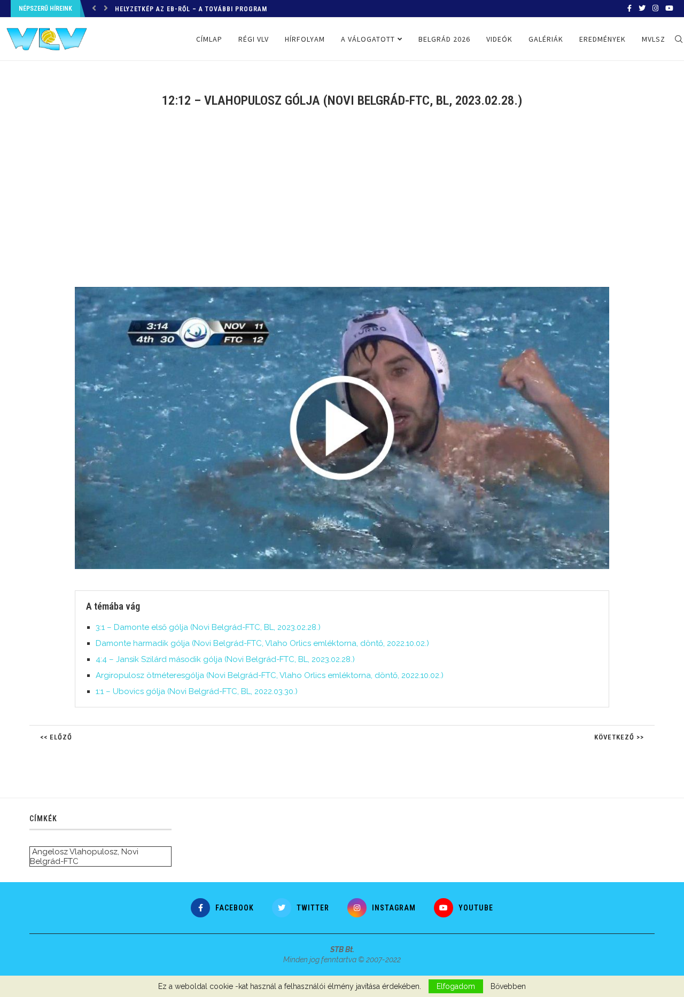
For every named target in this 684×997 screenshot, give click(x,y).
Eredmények (602, 39)
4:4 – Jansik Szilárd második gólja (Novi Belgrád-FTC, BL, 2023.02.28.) (225, 659)
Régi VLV (253, 39)
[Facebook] (629, 8)
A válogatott (368, 39)
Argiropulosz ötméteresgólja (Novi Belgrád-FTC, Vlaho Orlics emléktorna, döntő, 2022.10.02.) (270, 675)
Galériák (545, 39)
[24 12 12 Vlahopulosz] (347, 291)
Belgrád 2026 (444, 39)
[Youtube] (669, 8)
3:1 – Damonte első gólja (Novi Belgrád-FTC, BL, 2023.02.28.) (208, 627)
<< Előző (56, 737)
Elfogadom (456, 986)
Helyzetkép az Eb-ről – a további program (191, 9)
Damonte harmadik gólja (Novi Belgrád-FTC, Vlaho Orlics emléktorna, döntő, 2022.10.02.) (262, 643)
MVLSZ (653, 39)
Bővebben (508, 986)
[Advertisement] (342, 204)
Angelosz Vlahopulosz (75, 851)
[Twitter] (642, 8)
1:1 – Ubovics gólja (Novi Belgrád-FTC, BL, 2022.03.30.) (197, 691)
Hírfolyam (305, 39)
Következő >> (619, 737)
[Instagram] (655, 8)
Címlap (209, 39)
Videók (499, 39)
